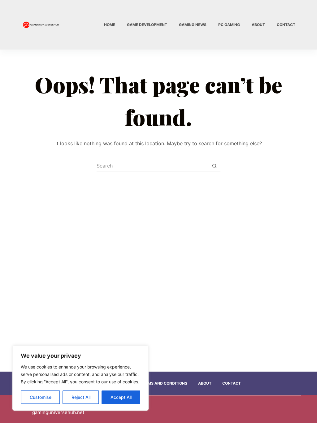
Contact (286, 24)
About (258, 24)
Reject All (81, 397)
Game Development (147, 24)
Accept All (121, 397)
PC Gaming (229, 24)
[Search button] (214, 166)
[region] (80, 378)
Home (109, 24)
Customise (40, 397)
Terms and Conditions (164, 383)
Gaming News (192, 24)
